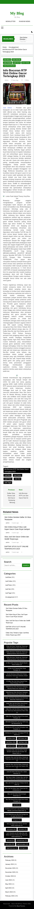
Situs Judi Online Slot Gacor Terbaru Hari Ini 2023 (16, 783)
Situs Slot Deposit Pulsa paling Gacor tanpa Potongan (17, 800)
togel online (9, 844)
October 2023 (9, 876)
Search (26, 565)
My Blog (17, 13)
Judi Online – (8, 108)
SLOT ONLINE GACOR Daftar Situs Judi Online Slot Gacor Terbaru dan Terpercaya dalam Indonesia (17, 834)
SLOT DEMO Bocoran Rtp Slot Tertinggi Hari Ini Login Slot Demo (16, 815)
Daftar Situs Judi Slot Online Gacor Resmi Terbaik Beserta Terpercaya (16, 704)
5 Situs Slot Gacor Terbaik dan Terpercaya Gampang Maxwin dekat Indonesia (17, 652)
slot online (23, 829)
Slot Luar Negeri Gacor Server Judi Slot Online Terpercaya (17, 824)
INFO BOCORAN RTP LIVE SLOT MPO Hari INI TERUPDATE (17, 722)
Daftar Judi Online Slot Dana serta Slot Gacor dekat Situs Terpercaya (16, 698)
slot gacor (17, 820)
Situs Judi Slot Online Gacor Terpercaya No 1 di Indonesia (16, 789)
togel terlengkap (22, 844)
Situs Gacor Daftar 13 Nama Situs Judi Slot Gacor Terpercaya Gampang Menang (17, 778)
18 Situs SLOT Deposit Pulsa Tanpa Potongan (17, 669)
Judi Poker (8, 63)
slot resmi (10, 840)
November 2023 (10, 872)
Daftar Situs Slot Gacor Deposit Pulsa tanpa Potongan (17, 717)
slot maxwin (11, 829)
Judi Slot (16, 63)
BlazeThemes (21, 906)
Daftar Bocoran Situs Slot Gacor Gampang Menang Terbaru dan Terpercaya (17, 687)
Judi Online (16, 59)
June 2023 (8, 880)
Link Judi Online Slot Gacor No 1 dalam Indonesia (17, 772)
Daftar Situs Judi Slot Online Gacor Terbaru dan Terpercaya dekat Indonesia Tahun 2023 (16, 710)
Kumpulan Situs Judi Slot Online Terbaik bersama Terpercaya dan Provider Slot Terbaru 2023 (17, 751)
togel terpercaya (12, 848)
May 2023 (8, 884)
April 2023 (8, 888)
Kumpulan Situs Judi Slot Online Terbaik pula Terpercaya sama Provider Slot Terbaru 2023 (16, 766)
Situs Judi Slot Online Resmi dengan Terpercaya (16, 794)
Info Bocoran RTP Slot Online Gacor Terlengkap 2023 (16, 470)
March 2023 (9, 892)
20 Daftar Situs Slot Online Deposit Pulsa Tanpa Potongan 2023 (16, 682)
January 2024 (9, 864)
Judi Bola (7, 59)
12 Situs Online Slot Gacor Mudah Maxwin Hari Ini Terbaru (17, 663)
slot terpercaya (22, 840)
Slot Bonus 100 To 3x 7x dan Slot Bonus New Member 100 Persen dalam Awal (16, 809)
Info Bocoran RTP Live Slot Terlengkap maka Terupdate (16, 728)
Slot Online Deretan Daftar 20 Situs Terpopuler (23, 38)
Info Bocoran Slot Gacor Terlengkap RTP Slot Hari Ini (16, 733)
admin (6, 80)
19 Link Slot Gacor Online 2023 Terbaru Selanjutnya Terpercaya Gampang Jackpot (17, 675)
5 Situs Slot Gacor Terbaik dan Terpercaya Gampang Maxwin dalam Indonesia (17, 647)
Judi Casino (22, 738)
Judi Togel (26, 63)
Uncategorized (9, 66)
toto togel (23, 848)
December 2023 (10, 868)
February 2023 (9, 896)
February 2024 (9, 860)
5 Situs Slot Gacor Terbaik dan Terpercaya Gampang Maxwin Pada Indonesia (17, 658)
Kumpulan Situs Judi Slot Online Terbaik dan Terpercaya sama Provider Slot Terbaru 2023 (16, 759)
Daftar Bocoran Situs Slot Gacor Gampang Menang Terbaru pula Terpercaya (17, 693)
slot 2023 (17, 805)
